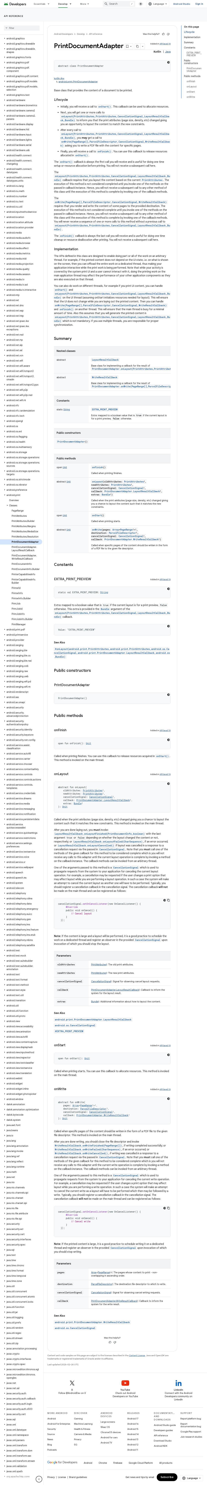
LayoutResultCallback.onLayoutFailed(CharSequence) (108, 841)
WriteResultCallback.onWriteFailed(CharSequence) (87, 1149)
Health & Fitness (82, 1429)
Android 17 (132, 1418)
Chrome (103, 1462)
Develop (63, 3)
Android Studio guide (165, 1425)
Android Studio (181, 3)
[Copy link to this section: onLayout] (71, 774)
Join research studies (191, 1436)
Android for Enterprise (58, 1423)
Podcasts (52, 1449)
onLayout (97, 481)
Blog (49, 1444)
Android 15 (132, 1429)
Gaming (78, 1418)
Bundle (105, 609)
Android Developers (63, 34)
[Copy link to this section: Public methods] (86, 716)
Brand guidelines (78, 1477)
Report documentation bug (190, 1425)
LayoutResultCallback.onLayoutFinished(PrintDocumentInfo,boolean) (100, 833)
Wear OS (105, 1427)
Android (51, 1418)
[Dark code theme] (168, 62)
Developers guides (163, 1430)
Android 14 (133, 1434)
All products (165, 1462)
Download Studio (162, 1440)
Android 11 (132, 1449)
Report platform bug (190, 1418)
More (83, 3)
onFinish (97, 467)
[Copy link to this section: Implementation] (81, 249)
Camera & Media (82, 1434)
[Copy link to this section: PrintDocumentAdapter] (93, 685)
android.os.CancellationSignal (75, 1025)
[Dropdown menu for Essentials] (50, 4)
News (50, 1439)
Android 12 (132, 1444)
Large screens (108, 1421)
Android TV (106, 1442)
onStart (97, 515)
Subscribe (167, 1477)
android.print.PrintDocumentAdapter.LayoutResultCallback (93, 1019)
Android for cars (109, 1437)
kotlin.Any (59, 78)
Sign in (199, 3)
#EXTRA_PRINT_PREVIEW (69, 1031)
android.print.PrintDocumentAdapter (78, 81)
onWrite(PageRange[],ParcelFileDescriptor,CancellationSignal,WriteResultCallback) (111, 202)
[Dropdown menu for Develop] (72, 4)
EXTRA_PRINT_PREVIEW (104, 409)
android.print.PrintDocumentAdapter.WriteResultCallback (92, 1322)
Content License (137, 1355)
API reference (13, 16)
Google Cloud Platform (141, 1462)
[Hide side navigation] (39, 1479)
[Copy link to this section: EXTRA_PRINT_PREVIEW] (94, 579)
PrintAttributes (152, 180)
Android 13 (132, 1439)
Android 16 (133, 1423)
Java (168, 51)
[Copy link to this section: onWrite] (69, 1089)
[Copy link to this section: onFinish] (69, 730)
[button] (21, 38)
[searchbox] (22, 28)
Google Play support (190, 1431)
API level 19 (165, 43)
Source (51, 1434)
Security (51, 1429)
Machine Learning (83, 1423)
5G (75, 1444)
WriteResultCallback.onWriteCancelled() (81, 1153)
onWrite (97, 529)
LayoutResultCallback (105, 359)
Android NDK (160, 1445)
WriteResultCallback (104, 377)
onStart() (104, 106)
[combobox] (119, 4)
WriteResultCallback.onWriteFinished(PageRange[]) (88, 1145)
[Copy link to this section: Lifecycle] (71, 100)
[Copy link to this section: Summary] (75, 339)
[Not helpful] (168, 34)
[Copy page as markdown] (138, 46)
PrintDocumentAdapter (71, 441)
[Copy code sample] (168, 900)
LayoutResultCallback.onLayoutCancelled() (86, 845)
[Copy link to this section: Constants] (76, 565)
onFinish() (104, 151)
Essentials (40, 3)
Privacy (77, 1439)
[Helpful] (163, 34)
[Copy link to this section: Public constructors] (94, 671)
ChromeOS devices (111, 1432)
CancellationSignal (112, 849)
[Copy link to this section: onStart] (68, 1045)
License (62, 1477)
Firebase (117, 1462)
